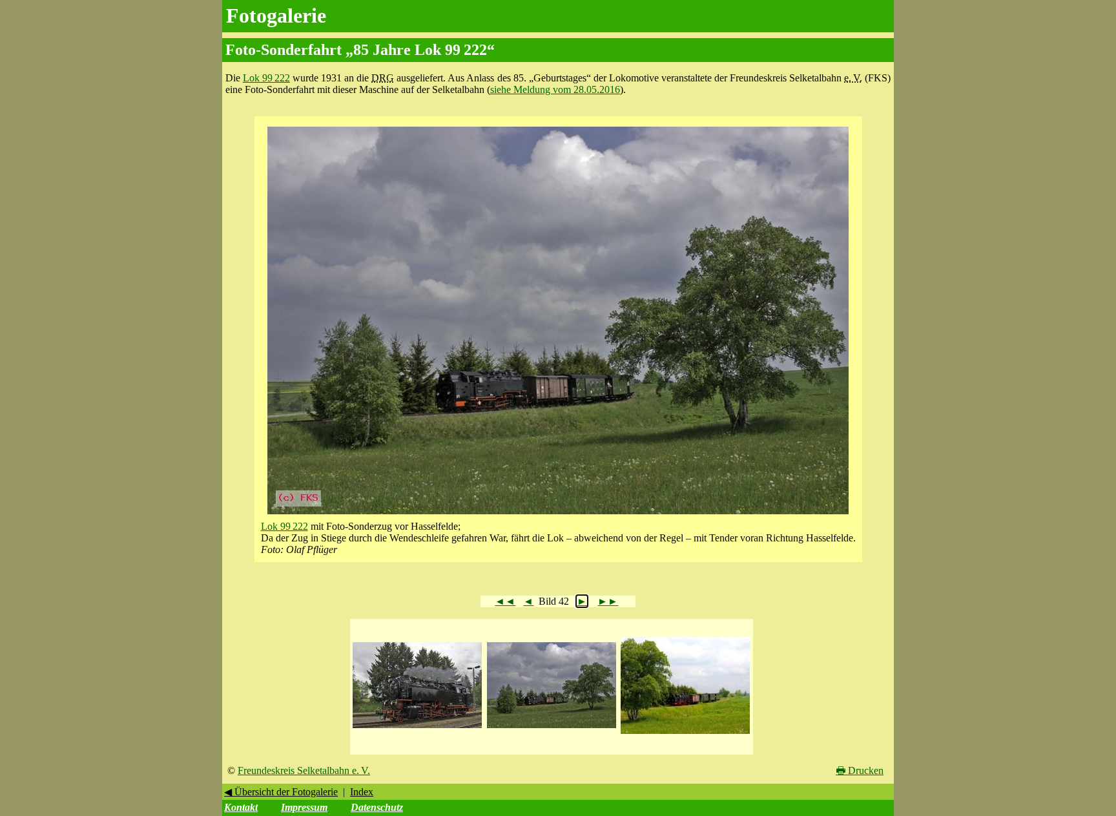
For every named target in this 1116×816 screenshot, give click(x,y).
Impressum (304, 807)
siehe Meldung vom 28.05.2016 (555, 89)
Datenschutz (377, 807)
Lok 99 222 (266, 77)
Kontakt (241, 807)
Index (361, 791)
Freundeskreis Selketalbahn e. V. (304, 770)
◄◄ (505, 601)
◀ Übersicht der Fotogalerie (281, 791)
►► (607, 601)
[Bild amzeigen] (417, 728)
